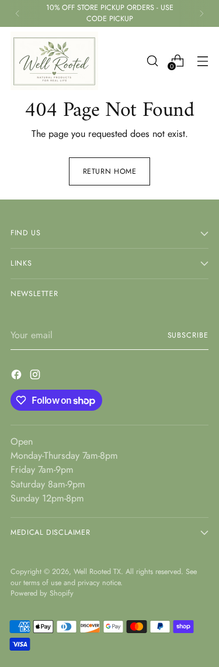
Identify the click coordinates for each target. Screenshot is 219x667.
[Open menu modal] (202, 61)
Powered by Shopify (42, 593)
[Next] (201, 13)
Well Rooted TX (97, 571)
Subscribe (188, 335)
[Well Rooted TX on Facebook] (18, 376)
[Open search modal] (152, 61)
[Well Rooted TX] (54, 61)
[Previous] (17, 13)
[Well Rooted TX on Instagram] (36, 376)
